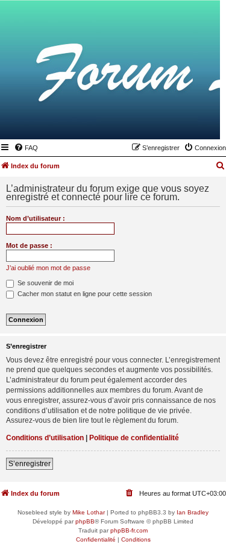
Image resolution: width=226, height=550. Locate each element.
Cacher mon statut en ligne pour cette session (84, 293)
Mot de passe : (29, 245)
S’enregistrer (29, 464)
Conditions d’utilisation (45, 438)
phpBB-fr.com (129, 530)
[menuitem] (26, 148)
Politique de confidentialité (134, 438)
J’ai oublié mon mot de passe (48, 267)
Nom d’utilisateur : (35, 218)
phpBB (85, 521)
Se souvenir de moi (45, 282)
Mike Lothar (88, 512)
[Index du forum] (152, 121)
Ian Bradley (193, 512)
